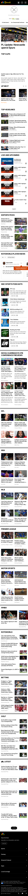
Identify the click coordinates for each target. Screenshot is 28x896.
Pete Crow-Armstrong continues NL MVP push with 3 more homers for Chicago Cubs (7, 520)
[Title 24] (5, 343)
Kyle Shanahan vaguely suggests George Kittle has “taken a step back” (6, 441)
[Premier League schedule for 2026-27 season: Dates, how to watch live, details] (21, 535)
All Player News (11, 257)
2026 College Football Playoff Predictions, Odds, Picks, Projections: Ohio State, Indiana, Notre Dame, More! (7, 707)
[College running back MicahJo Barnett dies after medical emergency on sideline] (21, 434)
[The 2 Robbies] (5, 323)
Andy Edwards (4, 563)
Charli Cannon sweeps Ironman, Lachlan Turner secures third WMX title (20, 598)
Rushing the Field (15, 330)
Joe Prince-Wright (13, 143)
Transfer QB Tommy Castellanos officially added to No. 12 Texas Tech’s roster (9, 815)
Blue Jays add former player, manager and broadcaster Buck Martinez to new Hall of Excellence (21, 520)
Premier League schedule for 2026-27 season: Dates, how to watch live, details (20, 542)
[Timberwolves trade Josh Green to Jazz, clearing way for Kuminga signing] (7, 456)
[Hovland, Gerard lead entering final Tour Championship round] (4, 122)
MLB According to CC (16, 309)
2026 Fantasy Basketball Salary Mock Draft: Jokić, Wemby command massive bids (10, 658)
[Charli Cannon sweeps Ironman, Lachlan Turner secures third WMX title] (21, 591)
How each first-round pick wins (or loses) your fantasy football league (7, 244)
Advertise (3, 881)
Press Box (11, 882)
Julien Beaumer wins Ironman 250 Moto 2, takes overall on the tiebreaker (7, 598)
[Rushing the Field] (5, 333)
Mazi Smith (9, 262)
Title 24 (12, 340)
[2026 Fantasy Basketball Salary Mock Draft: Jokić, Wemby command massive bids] (23, 658)
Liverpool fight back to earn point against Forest (17, 141)
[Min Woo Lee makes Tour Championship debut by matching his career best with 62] (23, 747)
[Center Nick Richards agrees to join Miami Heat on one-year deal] (7, 473)
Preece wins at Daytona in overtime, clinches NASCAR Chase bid (7, 220)
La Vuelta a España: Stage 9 (20, 200)
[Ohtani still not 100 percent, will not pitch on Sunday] (23, 805)
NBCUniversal (9, 885)
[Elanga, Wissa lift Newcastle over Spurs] (4, 128)
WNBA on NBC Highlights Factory (20, 168)
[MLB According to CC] (5, 312)
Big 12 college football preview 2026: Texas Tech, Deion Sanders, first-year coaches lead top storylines (20, 394)
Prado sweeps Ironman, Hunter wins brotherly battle (7, 236)
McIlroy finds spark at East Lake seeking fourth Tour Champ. (7, 228)
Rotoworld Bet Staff (5, 686)
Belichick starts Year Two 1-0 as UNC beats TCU (17, 147)
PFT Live (12, 289)
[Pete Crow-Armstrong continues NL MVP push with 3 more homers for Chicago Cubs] (7, 513)
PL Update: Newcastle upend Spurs (13, 46)
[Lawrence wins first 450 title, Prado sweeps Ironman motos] (4, 135)
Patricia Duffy (12, 123)
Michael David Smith (13, 149)
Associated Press (4, 506)
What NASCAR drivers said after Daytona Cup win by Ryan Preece (7, 581)
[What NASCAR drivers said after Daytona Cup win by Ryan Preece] (7, 574)
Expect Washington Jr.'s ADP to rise (10, 670)
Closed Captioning (13, 881)
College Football (5, 367)
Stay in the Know (5, 837)
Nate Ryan (11, 116)
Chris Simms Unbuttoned (17, 299)
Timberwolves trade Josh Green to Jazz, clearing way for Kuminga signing (7, 463)
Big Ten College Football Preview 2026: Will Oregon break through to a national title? (6, 370)
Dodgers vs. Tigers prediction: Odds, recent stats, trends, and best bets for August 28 (7, 682)
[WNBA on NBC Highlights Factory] (7, 169)
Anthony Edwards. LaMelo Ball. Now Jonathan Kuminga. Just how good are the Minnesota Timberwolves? (20, 463)
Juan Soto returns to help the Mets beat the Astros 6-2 (7, 503)
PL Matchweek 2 (5, 22)
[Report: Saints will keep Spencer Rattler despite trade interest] (21, 417)
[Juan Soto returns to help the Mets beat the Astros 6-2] (7, 496)
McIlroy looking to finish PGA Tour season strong (9, 725)
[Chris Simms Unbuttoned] (5, 302)
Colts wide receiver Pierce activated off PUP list (8, 664)
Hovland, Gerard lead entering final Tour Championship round (18, 121)
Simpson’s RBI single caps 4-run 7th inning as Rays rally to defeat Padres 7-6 (20, 503)
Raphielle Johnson (5, 661)
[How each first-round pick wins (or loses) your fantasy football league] (21, 245)
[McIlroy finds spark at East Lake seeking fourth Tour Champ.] (21, 229)
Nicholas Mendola (13, 130)
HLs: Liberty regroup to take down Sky (9, 622)
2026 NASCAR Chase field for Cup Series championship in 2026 (21, 581)
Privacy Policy (22, 882)
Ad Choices (16, 882)
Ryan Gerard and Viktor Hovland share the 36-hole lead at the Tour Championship (10, 732)
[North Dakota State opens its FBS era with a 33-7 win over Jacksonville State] (23, 792)
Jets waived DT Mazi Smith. (12, 266)
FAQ (18, 881)
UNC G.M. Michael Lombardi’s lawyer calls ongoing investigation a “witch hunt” (6, 424)
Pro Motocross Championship (17, 160)
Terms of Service (20, 883)
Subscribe (4, 843)
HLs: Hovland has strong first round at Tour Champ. (9, 754)
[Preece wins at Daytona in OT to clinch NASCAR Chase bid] (4, 115)
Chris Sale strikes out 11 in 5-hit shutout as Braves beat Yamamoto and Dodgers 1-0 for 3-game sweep (10, 739)
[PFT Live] (5, 292)
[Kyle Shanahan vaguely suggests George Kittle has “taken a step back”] (7, 434)
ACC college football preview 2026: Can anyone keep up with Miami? (7, 394)
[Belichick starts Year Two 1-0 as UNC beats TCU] (4, 148)
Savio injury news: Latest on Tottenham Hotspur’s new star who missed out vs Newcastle (7, 559)
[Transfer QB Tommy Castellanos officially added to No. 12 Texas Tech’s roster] (23, 815)
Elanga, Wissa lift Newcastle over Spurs (17, 127)
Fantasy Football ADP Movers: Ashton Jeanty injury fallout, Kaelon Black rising (9, 645)
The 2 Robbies (14, 319)
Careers (7, 881)
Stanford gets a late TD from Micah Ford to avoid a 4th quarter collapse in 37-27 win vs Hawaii (9, 780)
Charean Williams (18, 428)
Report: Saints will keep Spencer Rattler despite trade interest (21, 424)
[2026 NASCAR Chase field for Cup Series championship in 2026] (21, 574)
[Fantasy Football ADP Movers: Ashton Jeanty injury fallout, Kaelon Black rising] (23, 645)
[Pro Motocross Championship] (7, 161)
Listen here (13, 295)
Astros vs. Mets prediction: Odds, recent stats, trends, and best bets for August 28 (7, 690)
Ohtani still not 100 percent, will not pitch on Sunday (9, 804)
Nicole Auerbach (4, 380)
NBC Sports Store (4, 882)
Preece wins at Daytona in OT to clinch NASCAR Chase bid (17, 114)
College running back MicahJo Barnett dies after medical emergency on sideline (21, 441)
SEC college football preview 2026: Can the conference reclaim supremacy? (20, 370)
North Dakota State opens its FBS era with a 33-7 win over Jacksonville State (9, 792)
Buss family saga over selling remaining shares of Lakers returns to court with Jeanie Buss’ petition (20, 480)
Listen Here (13, 336)
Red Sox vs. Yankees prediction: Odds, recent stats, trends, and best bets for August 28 (7, 699)
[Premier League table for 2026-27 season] (7, 535)
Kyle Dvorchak (4, 248)
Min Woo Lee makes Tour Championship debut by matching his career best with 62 (9, 747)
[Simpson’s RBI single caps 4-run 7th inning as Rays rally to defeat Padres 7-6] (21, 496)
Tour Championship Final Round (17, 22)
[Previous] (23, 86)
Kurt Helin (3, 467)
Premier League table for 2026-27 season (7, 541)
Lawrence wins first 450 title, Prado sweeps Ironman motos (17, 134)
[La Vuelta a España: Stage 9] (7, 201)
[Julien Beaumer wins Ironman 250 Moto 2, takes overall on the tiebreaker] (7, 591)
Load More (14, 828)
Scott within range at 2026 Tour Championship (8, 720)
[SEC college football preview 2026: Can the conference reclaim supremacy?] (21, 361)
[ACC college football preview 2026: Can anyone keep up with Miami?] (7, 385)
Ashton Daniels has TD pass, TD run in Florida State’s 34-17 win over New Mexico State (9, 768)
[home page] (6, 2)
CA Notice (14, 883)
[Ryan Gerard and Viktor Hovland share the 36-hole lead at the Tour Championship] (23, 732)
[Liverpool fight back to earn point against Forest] (4, 142)
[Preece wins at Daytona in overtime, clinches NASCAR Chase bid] (21, 221)
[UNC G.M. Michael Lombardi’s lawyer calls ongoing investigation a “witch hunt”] (7, 417)
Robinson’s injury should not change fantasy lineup (9, 651)
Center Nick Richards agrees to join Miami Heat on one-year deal (7, 480)
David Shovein (4, 640)
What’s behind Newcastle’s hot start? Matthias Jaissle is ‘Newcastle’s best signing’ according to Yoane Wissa (21, 559)
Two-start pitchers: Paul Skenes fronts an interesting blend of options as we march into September (9, 637)
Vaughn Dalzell (4, 710)
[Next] (26, 86)
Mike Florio (3, 428)
